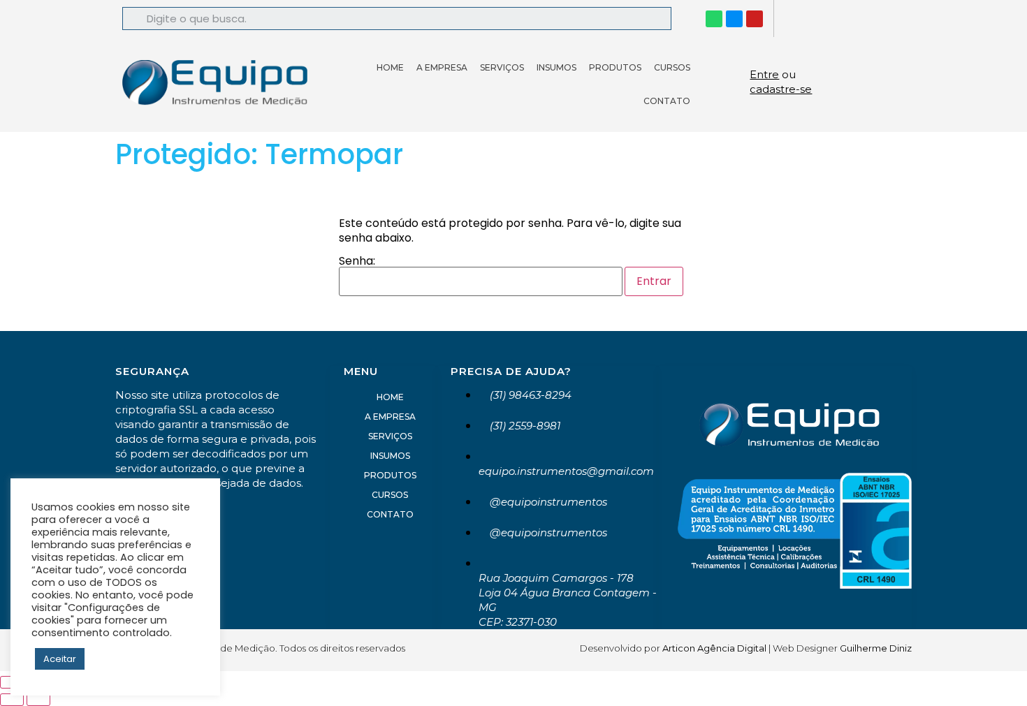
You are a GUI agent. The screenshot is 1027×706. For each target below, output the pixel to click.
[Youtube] (754, 18)
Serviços (502, 67)
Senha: (357, 262)
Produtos (615, 67)
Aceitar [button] (59, 658)
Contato (666, 101)
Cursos (672, 67)
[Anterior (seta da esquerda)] (12, 699)
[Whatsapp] (714, 18)
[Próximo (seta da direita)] (38, 699)
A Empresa (441, 67)
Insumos (556, 67)
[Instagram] (734, 18)
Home (390, 67)
